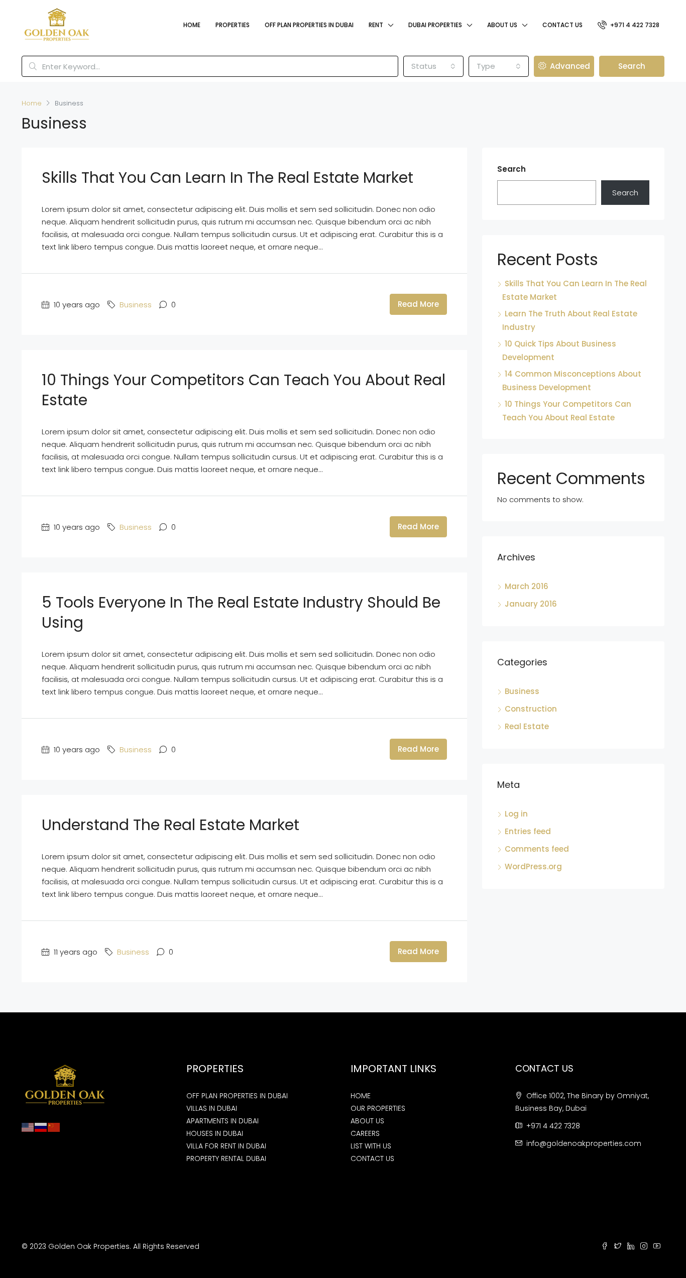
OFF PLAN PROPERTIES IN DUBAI (237, 1096)
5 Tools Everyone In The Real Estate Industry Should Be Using (241, 612)
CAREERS (365, 1133)
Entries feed (528, 831)
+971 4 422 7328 (634, 25)
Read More (418, 304)
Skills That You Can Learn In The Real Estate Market (227, 177)
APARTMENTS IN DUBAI (222, 1121)
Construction (531, 709)
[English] (28, 1127)
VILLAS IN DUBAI (211, 1108)
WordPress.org (533, 866)
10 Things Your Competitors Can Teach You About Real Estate (243, 390)
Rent (376, 25)
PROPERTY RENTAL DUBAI (226, 1158)
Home (191, 25)
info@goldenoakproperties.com (583, 1143)
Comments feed (537, 849)
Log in (516, 813)
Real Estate (527, 726)
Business (136, 304)
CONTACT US (372, 1158)
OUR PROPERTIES (378, 1108)
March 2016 (526, 586)
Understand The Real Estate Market (170, 825)
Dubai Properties (435, 25)
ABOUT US (367, 1121)
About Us (502, 25)
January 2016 (531, 604)
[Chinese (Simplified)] (54, 1127)
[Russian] (41, 1127)
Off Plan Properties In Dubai (309, 25)
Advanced (569, 66)
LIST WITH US (371, 1146)
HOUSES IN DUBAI (214, 1133)
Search (631, 66)
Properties (232, 25)
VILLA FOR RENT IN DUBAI (226, 1146)
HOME (361, 1096)
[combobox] (433, 66)
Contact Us (562, 25)
